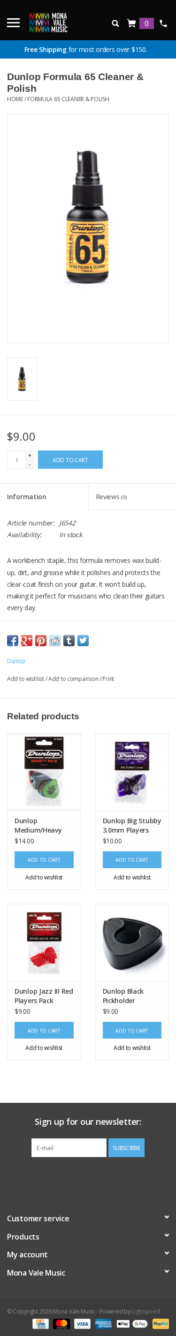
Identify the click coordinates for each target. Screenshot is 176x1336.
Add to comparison (73, 679)
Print (108, 679)
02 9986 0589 (163, 23)
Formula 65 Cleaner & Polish (68, 99)
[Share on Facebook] (12, 640)
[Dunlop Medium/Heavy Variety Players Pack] (44, 772)
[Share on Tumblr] (69, 640)
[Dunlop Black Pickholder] (132, 942)
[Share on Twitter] (83, 640)
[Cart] (132, 24)
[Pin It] (40, 640)
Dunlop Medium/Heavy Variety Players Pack (38, 825)
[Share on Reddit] (55, 640)
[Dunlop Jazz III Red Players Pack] (44, 942)
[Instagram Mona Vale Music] (96, 1176)
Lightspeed (145, 1311)
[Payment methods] (39, 1323)
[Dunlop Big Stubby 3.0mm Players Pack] (132, 772)
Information (26, 496)
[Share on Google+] (26, 640)
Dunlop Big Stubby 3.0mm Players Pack (132, 825)
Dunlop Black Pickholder (123, 996)
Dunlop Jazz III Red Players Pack (44, 996)
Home (15, 99)
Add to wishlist (25, 679)
